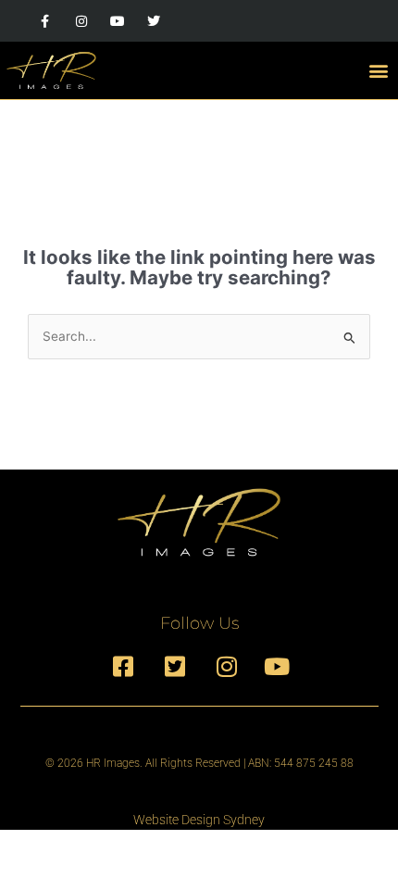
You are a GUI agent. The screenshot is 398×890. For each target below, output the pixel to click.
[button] (378, 70)
